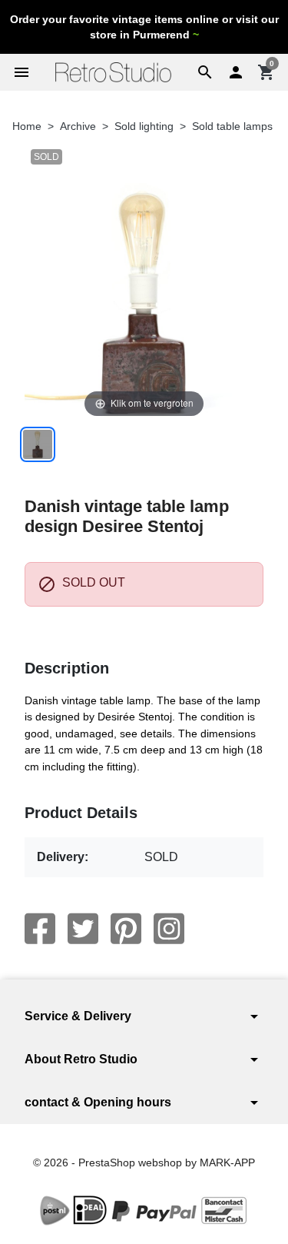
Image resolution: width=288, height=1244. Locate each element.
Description (67, 668)
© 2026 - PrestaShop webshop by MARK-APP (144, 1162)
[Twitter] (83, 928)
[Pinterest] (126, 928)
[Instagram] (169, 928)
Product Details (81, 812)
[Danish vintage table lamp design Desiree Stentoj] (37, 444)
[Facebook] (40, 928)
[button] (205, 72)
